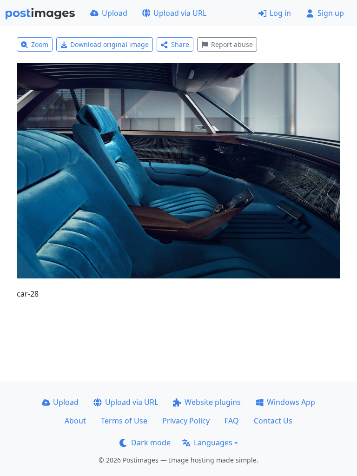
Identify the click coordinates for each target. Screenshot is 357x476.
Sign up (330, 13)
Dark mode (151, 442)
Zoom (39, 44)
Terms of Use (124, 421)
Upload (114, 13)
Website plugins (213, 402)
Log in (280, 13)
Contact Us (273, 421)
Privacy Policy (186, 421)
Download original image (109, 44)
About (75, 421)
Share (180, 44)
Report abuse (232, 44)
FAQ (232, 421)
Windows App (291, 402)
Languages (213, 442)
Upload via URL (179, 13)
